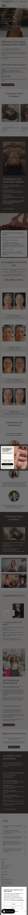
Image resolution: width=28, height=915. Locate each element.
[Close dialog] (26, 447)
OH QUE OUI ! (7, 464)
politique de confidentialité (4, 467)
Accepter (13, 904)
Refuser (13, 907)
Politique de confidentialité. (17, 900)
